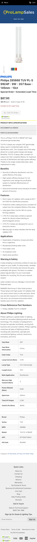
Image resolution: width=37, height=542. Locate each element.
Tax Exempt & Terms (18, 485)
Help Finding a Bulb (18, 497)
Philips (32, 453)
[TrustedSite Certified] (5, 117)
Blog (18, 494)
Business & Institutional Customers (18, 488)
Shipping (18, 477)
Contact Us (18, 474)
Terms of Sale (15, 529)
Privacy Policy (5, 529)
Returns (18, 480)
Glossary (18, 500)
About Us (18, 471)
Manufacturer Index (28, 529)
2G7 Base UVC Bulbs (23, 453)
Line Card (18, 491)
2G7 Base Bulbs (11, 453)
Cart (33, 3)
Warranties (18, 483)
